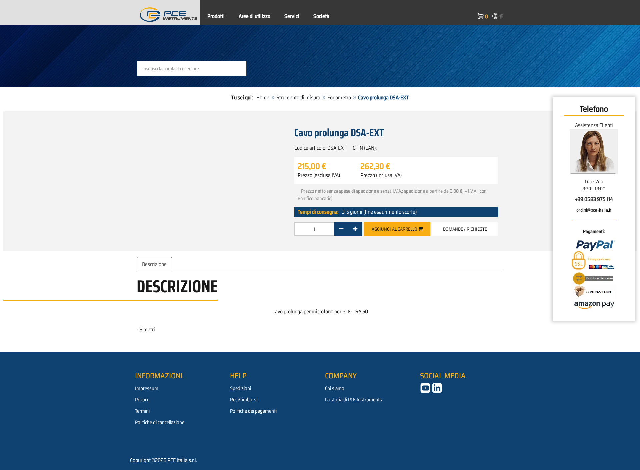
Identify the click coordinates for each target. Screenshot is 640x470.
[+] (355, 229)
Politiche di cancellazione (159, 422)
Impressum (146, 388)
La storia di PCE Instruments (353, 400)
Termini (142, 411)
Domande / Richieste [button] (465, 229)
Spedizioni (240, 388)
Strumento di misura (298, 97)
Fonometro (339, 97)
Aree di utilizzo (254, 16)
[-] (341, 229)
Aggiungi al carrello (395, 229)
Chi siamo (334, 388)
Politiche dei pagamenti (253, 411)
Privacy (142, 400)
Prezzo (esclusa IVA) (319, 175)
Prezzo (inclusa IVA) (381, 175)
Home (262, 97)
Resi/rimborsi (243, 400)
